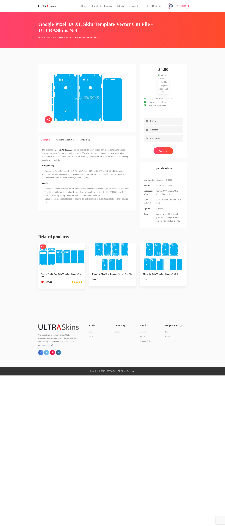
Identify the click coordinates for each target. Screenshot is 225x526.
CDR (161, 200)
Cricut (158, 194)
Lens (143, 6)
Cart (90, 332)
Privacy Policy (146, 341)
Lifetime (159, 208)
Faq (166, 332)
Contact (168, 336)
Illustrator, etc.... (168, 194)
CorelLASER (173, 191)
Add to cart (163, 151)
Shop (91, 336)
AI (157, 200)
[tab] (45, 140)
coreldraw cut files (163, 214)
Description (45, 140)
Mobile (95, 6)
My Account (180, 6)
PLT (179, 200)
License (143, 332)
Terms (142, 336)
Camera (132, 6)
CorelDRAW (161, 191)
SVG (158, 203)
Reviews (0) (85, 140)
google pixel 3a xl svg (170, 221)
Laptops (108, 6)
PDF (175, 200)
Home (84, 6)
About (117, 332)
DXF (166, 200)
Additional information (65, 140)
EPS (171, 200)
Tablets (120, 6)
